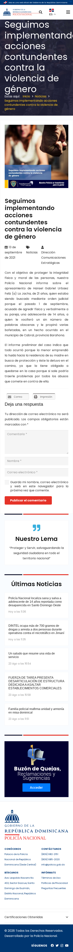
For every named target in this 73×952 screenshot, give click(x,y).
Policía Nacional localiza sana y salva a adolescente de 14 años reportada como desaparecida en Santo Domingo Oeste (35, 602)
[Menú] (68, 12)
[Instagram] (61, 945)
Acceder (36, 787)
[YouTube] (67, 945)
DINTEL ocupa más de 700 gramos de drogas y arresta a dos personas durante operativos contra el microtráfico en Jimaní (36, 629)
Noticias (32, 252)
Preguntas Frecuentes (53, 888)
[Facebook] (52, 945)
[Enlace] (22, 12)
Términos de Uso (50, 877)
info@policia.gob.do (53, 864)
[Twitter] (57, 945)
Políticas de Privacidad (54, 883)
